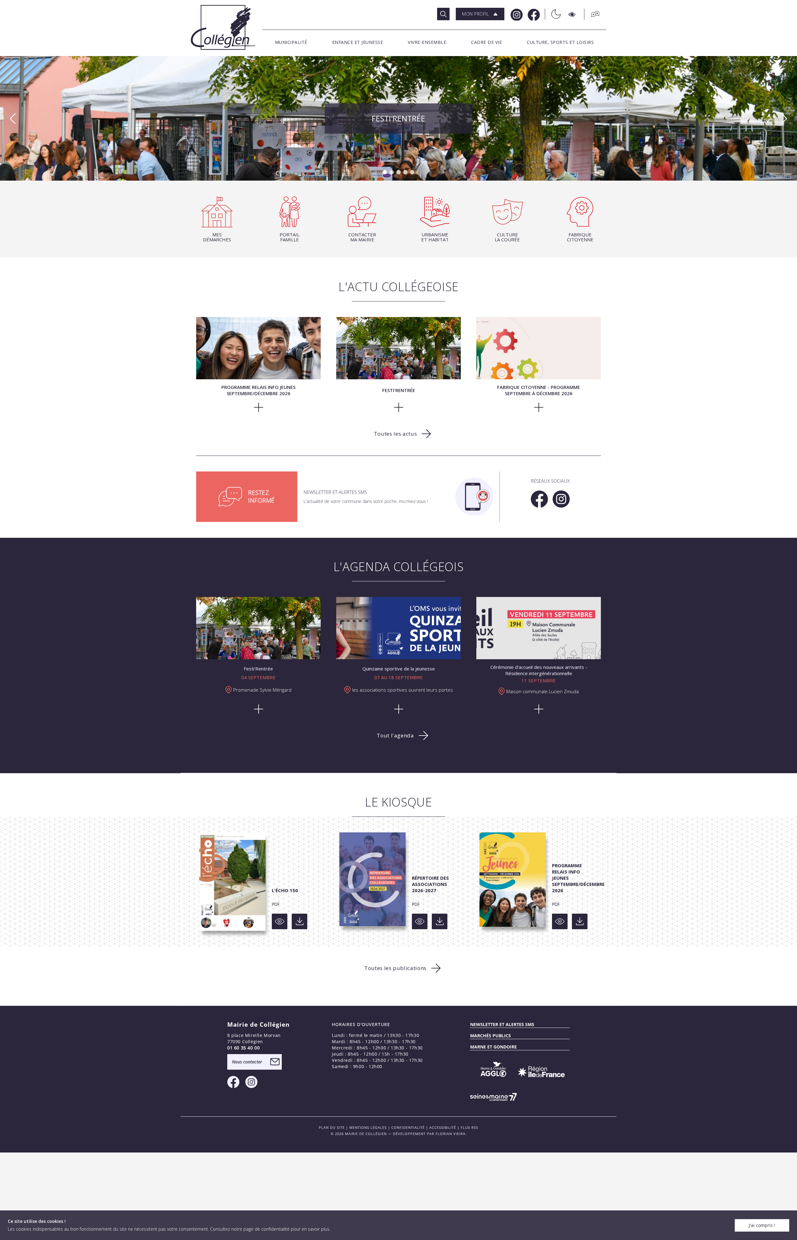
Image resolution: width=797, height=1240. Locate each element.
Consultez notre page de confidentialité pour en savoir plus (269, 1229)
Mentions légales (368, 1127)
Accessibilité (442, 1127)
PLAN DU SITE (332, 1127)
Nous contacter (247, 1062)
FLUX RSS (469, 1127)
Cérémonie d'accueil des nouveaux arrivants (398, 117)
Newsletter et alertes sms (502, 1024)
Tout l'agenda (395, 735)
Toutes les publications (395, 968)
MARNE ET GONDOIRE (493, 1047)
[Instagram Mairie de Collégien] (516, 14)
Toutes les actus (395, 433)
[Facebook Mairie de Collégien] (533, 14)
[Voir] (279, 921)
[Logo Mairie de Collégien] (223, 27)
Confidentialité (408, 1127)
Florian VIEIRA (450, 1133)
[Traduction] (592, 14)
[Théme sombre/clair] (553, 14)
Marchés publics (490, 1036)
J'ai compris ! (762, 1225)
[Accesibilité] (572, 14)
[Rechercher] (443, 14)
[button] (480, 14)
